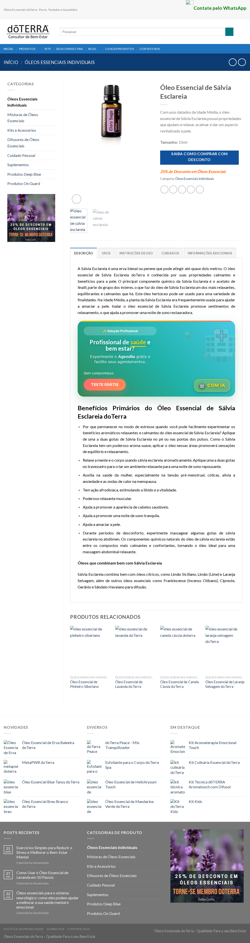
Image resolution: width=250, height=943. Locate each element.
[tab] (83, 253)
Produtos (27, 48)
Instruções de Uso (136, 253)
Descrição (83, 253)
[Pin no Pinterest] (191, 189)
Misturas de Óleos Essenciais (22, 117)
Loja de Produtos (119, 48)
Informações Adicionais (210, 253)
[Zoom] (76, 199)
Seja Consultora (69, 48)
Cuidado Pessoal (21, 155)
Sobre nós (55, 929)
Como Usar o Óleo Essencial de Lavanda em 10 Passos (42, 874)
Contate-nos (149, 48)
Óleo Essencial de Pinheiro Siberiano (84, 684)
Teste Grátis (104, 384)
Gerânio (84, 587)
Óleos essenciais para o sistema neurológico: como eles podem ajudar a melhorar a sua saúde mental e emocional (47, 899)
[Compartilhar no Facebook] (164, 189)
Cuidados (170, 253)
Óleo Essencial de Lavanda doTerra (129, 684)
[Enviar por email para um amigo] (182, 189)
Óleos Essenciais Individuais (60, 62)
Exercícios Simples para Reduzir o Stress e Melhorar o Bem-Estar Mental (44, 852)
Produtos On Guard (23, 183)
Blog (92, 48)
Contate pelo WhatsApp (220, 8)
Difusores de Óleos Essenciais (23, 142)
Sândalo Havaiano (109, 587)
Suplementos (18, 164)
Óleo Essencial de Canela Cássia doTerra (179, 684)
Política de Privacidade (24, 929)
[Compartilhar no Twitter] (173, 189)
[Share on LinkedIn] (200, 189)
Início (11, 62)
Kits (48, 48)
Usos (106, 253)
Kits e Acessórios (21, 130)
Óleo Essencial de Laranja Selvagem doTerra (224, 684)
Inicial (9, 48)
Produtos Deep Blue (24, 174)
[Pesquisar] (229, 32)
